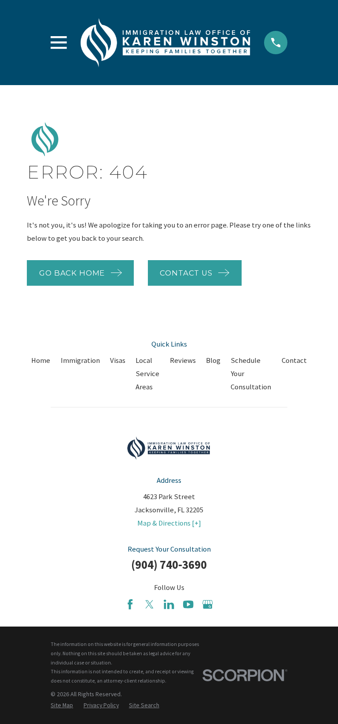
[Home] (165, 42)
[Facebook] (130, 604)
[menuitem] (62, 705)
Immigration (80, 360)
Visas (117, 360)
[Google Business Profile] (207, 604)
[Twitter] (149, 604)
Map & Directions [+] (169, 523)
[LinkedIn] (169, 604)
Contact (294, 360)
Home (40, 360)
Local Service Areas (147, 374)
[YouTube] (188, 604)
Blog (213, 360)
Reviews (183, 360)
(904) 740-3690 (169, 564)
